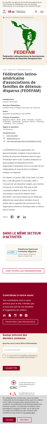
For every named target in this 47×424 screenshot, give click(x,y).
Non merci (24, 420)
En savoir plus (29, 413)
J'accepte (9, 420)
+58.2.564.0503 (12, 136)
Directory (8, 17)
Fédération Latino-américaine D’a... (24, 17)
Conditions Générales (28, 355)
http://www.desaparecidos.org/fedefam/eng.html (24, 141)
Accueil (4, 17)
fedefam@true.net (13, 138)
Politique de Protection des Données (22, 357)
